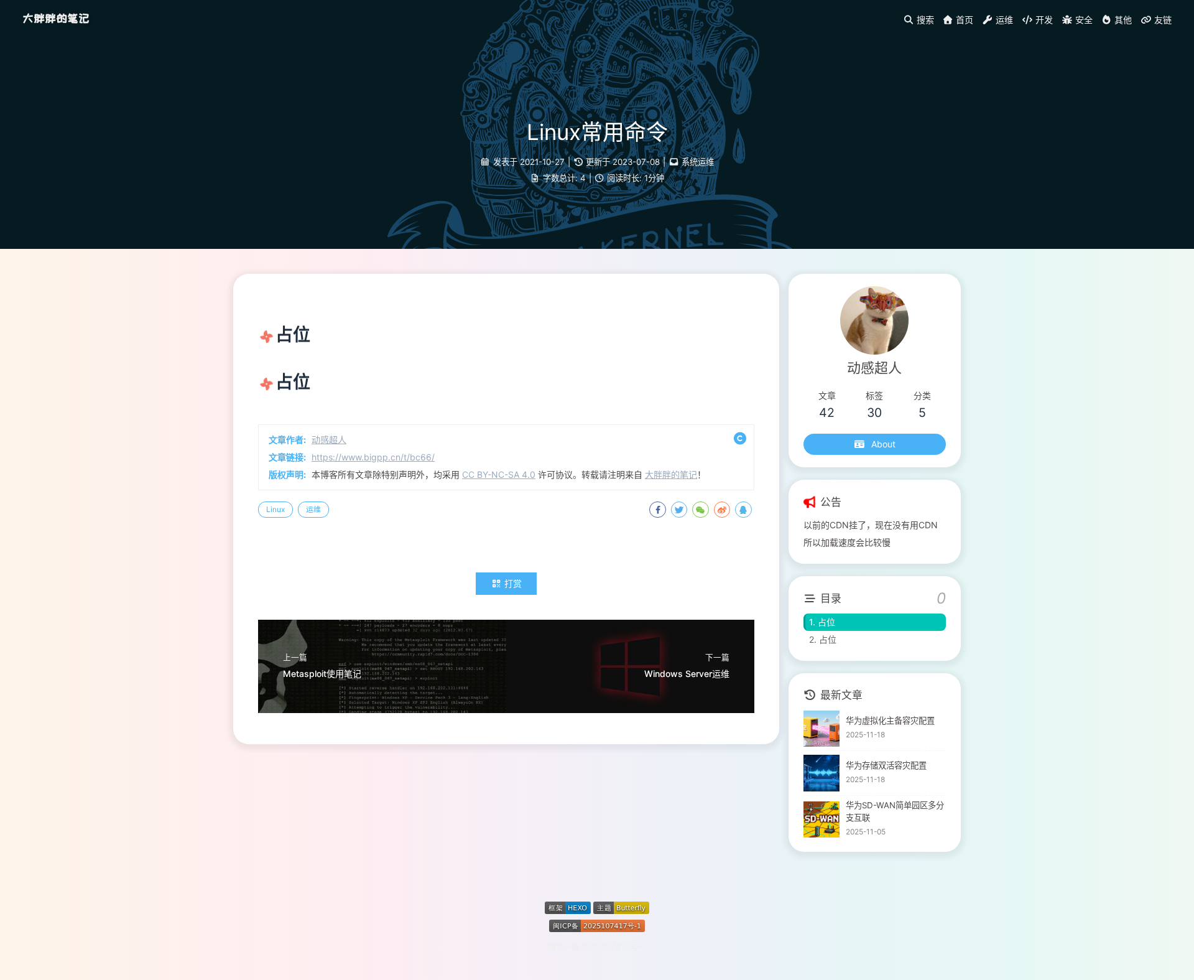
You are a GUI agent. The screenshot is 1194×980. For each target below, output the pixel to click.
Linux (275, 509)
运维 (313, 509)
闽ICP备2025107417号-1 (597, 946)
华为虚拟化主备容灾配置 (890, 721)
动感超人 (329, 439)
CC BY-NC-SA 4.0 (498, 474)
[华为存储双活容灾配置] (821, 773)
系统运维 (698, 162)
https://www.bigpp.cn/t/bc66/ (373, 457)
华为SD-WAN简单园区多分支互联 (895, 811)
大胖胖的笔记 (56, 18)
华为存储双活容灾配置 (886, 765)
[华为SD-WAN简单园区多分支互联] (821, 819)
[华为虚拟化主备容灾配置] (821, 729)
